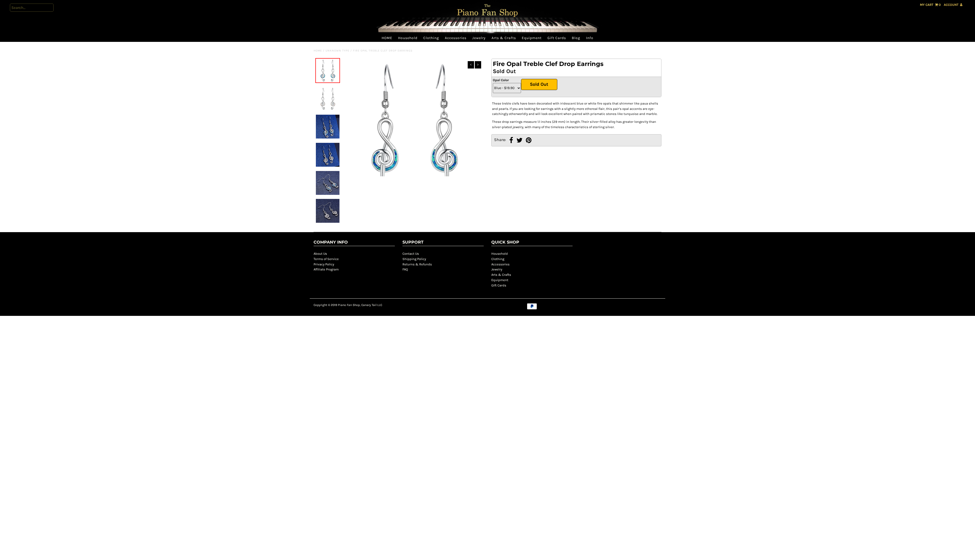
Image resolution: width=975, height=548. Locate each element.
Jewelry (479, 38)
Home (318, 50)
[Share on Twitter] (519, 141)
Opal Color (501, 80)
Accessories (455, 38)
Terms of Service (326, 259)
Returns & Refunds (417, 264)
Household (407, 38)
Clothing (431, 38)
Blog (576, 38)
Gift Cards (556, 38)
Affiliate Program (326, 269)
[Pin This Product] (528, 141)
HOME (387, 38)
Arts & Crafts (504, 38)
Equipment (532, 38)
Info (589, 38)
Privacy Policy (324, 264)
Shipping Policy (414, 259)
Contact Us (410, 253)
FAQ (405, 269)
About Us (320, 253)
